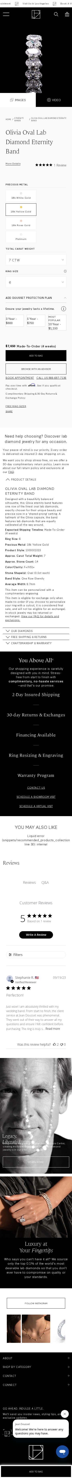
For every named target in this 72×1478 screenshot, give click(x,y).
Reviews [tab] (29, 882)
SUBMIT (53, 1467)
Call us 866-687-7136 (51, 377)
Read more (53, 1029)
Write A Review (36, 935)
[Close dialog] (67, 1444)
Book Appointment (20, 377)
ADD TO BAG (36, 355)
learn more (36, 1161)
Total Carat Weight (20, 248)
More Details (13, 163)
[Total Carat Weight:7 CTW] (36, 57)
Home (8, 119)
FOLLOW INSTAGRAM (36, 1303)
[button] (36, 1329)
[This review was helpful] (54, 1044)
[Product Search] (56, 14)
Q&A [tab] (45, 882)
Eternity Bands (19, 119)
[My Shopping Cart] (67, 14)
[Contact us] (47, 14)
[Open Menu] (6, 14)
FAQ (11, 472)
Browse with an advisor (36, 368)
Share (9, 411)
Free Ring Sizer (16, 406)
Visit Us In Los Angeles (21, 3)
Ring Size (12, 271)
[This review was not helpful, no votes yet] (61, 1044)
